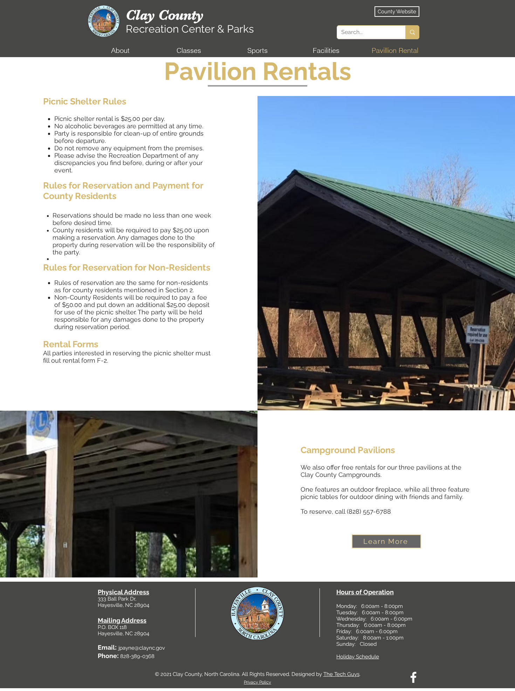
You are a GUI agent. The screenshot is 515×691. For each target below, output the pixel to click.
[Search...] (412, 32)
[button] (120, 50)
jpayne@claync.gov (141, 648)
